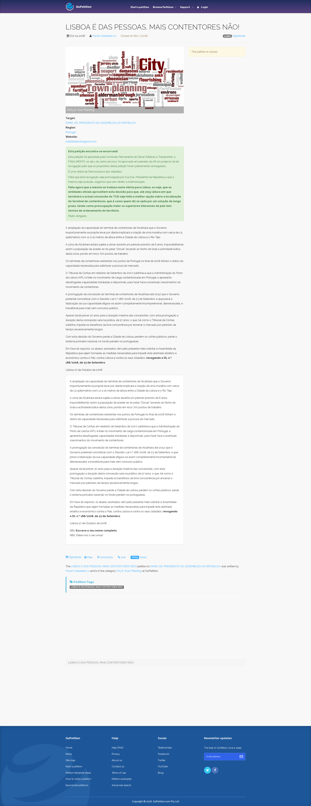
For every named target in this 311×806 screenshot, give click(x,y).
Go (241, 756)
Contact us (118, 766)
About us (117, 760)
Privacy (116, 754)
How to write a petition (78, 778)
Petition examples (121, 778)
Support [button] (185, 7)
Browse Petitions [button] (163, 7)
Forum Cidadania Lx (104, 35)
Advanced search (121, 785)
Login (204, 7)
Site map (70, 760)
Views (139, 557)
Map (89, 557)
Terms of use (119, 772)
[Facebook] (215, 770)
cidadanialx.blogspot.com (81, 141)
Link (123, 557)
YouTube (163, 766)
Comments (106, 557)
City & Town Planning (129, 570)
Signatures (239, 35)
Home (69, 747)
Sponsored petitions (77, 785)
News (69, 754)
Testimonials (165, 747)
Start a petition (140, 7)
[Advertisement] (217, 90)
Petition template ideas (78, 772)
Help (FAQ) (117, 747)
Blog (160, 772)
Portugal (71, 132)
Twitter (161, 760)
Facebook (163, 754)
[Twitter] (207, 770)
